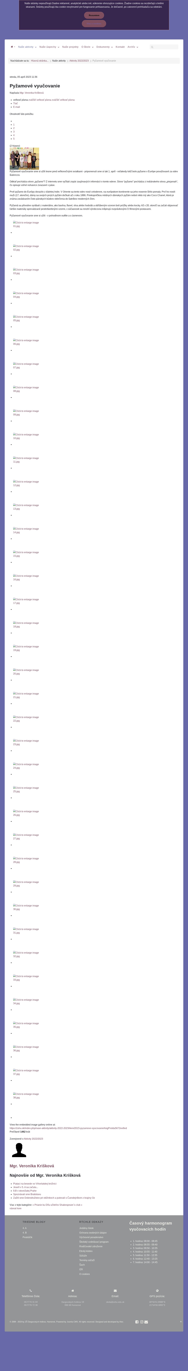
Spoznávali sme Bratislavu (27, 1194)
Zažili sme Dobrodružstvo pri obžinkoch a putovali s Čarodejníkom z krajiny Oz (54, 1198)
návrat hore (15, 1208)
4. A (25, 1228)
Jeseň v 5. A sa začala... (25, 1187)
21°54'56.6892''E (157, 1305)
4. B (25, 1232)
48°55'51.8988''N (157, 1302)
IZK (81, 1269)
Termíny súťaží (87, 1260)
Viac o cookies (94, 23)
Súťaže (83, 1255)
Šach (82, 1265)
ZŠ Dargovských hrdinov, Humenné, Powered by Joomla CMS (51, 1322)
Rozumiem (94, 15)
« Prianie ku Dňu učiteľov (46, 1205)
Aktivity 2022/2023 (33, 1139)
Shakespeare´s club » (70, 1205)
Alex (121, 1322)
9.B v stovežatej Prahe (25, 1191)
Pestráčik (27, 1237)
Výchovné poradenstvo (91, 1237)
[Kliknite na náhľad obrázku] (24, 158)
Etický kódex (86, 1251)
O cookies (84, 1274)
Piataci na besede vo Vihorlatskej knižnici (35, 1183)
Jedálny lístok (86, 1228)
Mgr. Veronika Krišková (32, 93)
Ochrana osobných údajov (93, 1232)
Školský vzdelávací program (94, 1242)
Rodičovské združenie (91, 1246)
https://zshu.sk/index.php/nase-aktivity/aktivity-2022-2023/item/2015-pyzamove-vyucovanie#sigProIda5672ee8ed (68, 1128)
